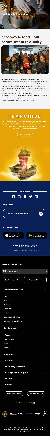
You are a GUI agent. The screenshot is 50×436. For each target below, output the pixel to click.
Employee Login (34, 394)
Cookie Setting (23, 430)
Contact (8, 384)
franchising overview (14, 366)
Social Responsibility (13, 321)
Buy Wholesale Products (14, 280)
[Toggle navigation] (45, 7)
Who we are (9, 335)
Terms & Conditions (16, 428)
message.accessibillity (11, 430)
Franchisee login (13, 394)
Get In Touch (25, 134)
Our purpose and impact (16, 372)
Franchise (8, 304)
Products (8, 300)
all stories (8, 360)
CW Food (8, 378)
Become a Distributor (37, 280)
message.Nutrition (12, 317)
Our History (9, 339)
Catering (7, 313)
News (6, 347)
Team (6, 343)
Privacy (7, 428)
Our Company (11, 328)
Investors (8, 354)
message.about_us (13, 289)
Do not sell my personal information (34, 428)
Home (6, 296)
